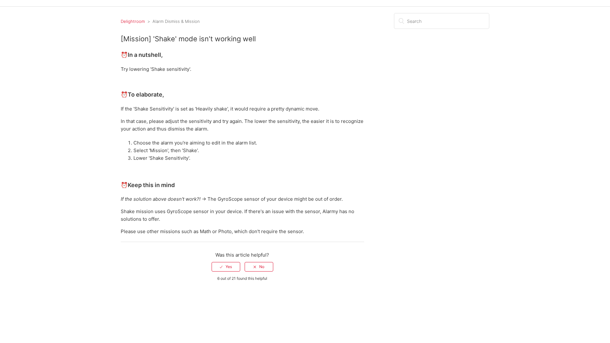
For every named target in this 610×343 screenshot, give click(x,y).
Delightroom (133, 21)
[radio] (226, 267)
